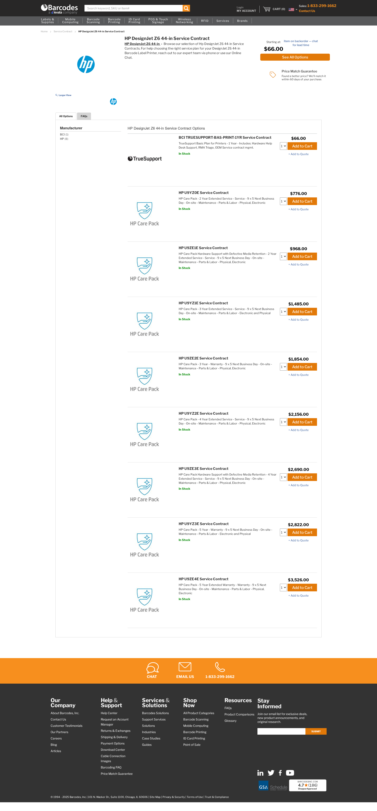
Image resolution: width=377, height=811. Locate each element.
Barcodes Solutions (155, 713)
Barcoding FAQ (111, 767)
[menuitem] (47, 21)
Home (44, 31)
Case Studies (151, 738)
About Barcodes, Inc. (65, 713)
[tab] (65, 116)
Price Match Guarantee (117, 773)
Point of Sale (191, 744)
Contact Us (307, 11)
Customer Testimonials (66, 725)
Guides (147, 744)
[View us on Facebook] (280, 774)
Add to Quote (300, 154)
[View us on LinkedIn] (260, 774)
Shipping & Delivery (114, 737)
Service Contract (63, 31)
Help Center (109, 713)
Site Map (155, 797)
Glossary (230, 720)
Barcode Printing (194, 732)
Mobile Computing (195, 725)
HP (62, 138)
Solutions (148, 725)
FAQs (84, 116)
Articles (56, 751)
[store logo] (59, 9)
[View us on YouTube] (290, 774)
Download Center (113, 749)
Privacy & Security (174, 797)
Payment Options (113, 743)
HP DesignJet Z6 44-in (142, 44)
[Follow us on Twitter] (271, 774)
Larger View (65, 95)
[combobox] (137, 8)
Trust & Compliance (217, 797)
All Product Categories (198, 713)
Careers (56, 738)
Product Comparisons (239, 714)
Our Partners (59, 732)
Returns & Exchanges (115, 730)
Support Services (154, 719)
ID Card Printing (194, 738)
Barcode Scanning (196, 719)
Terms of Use (195, 797)
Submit (316, 731)
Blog (54, 744)
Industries (149, 732)
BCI (62, 134)
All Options (66, 116)
